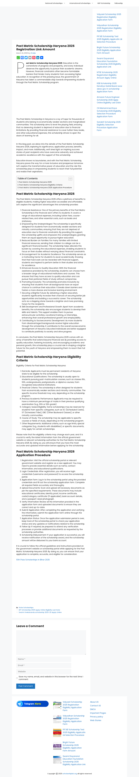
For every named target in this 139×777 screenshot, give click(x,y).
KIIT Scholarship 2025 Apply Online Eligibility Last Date (39, 610)
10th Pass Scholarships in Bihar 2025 (33, 559)
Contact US (95, 705)
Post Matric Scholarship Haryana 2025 (35, 182)
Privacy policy (96, 716)
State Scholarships (26, 607)
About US (94, 702)
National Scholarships (54, 3)
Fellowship (119, 3)
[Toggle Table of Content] (69, 179)
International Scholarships (80, 3)
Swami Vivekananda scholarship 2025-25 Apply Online (40, 612)
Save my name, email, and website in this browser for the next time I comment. (51, 678)
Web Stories (95, 720)
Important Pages (98, 713)
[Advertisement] (51, 24)
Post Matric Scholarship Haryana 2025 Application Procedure (45, 187)
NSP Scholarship (104, 3)
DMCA (93, 709)
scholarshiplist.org (70, 773)
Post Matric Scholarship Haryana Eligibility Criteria (40, 185)
